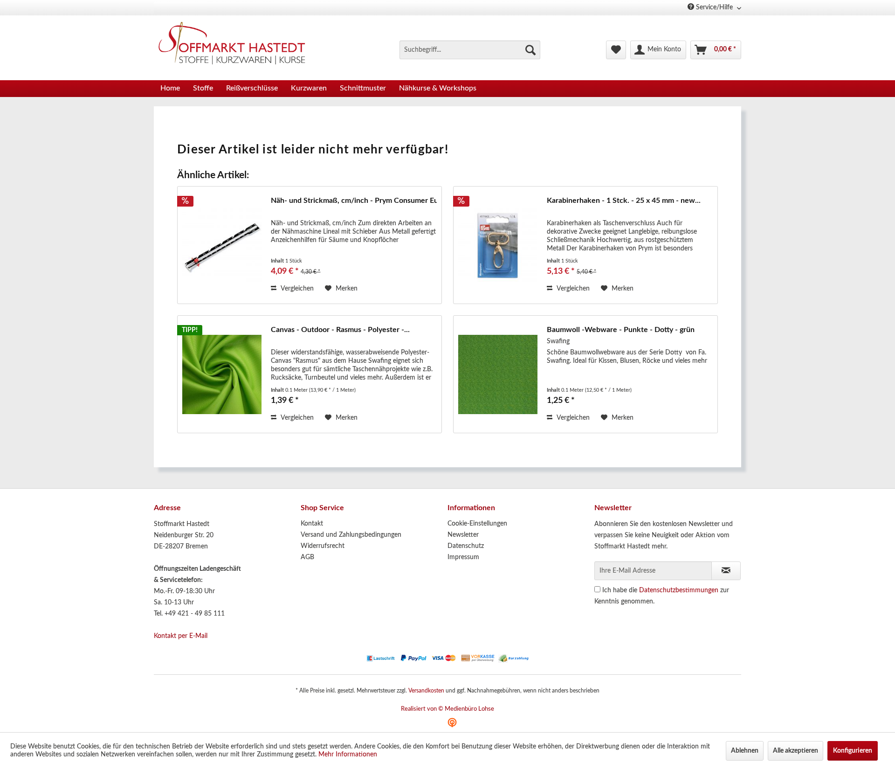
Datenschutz (466, 546)
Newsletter (463, 535)
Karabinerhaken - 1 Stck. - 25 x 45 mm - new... (624, 200)
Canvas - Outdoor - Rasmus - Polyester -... (340, 329)
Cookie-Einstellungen (477, 523)
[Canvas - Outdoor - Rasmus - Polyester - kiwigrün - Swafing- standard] (222, 374)
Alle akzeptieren (795, 751)
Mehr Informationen (347, 754)
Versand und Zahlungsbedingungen (351, 535)
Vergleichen (296, 288)
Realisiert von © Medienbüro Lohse (447, 709)
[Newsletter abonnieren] (726, 570)
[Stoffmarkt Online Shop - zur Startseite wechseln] (237, 45)
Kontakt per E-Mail (180, 636)
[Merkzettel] (616, 50)
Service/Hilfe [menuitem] (714, 7)
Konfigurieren (852, 751)
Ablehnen (744, 751)
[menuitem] (469, 50)
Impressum (463, 557)
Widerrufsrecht (322, 546)
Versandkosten (426, 690)
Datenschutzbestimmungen (678, 590)
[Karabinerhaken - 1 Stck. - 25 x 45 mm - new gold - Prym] (497, 245)
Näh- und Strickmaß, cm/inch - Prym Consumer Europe (354, 200)
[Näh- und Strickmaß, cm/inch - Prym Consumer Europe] (222, 245)
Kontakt (312, 523)
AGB (307, 557)
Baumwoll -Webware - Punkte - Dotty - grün (621, 329)
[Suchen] (530, 50)
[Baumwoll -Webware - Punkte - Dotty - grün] (497, 374)
